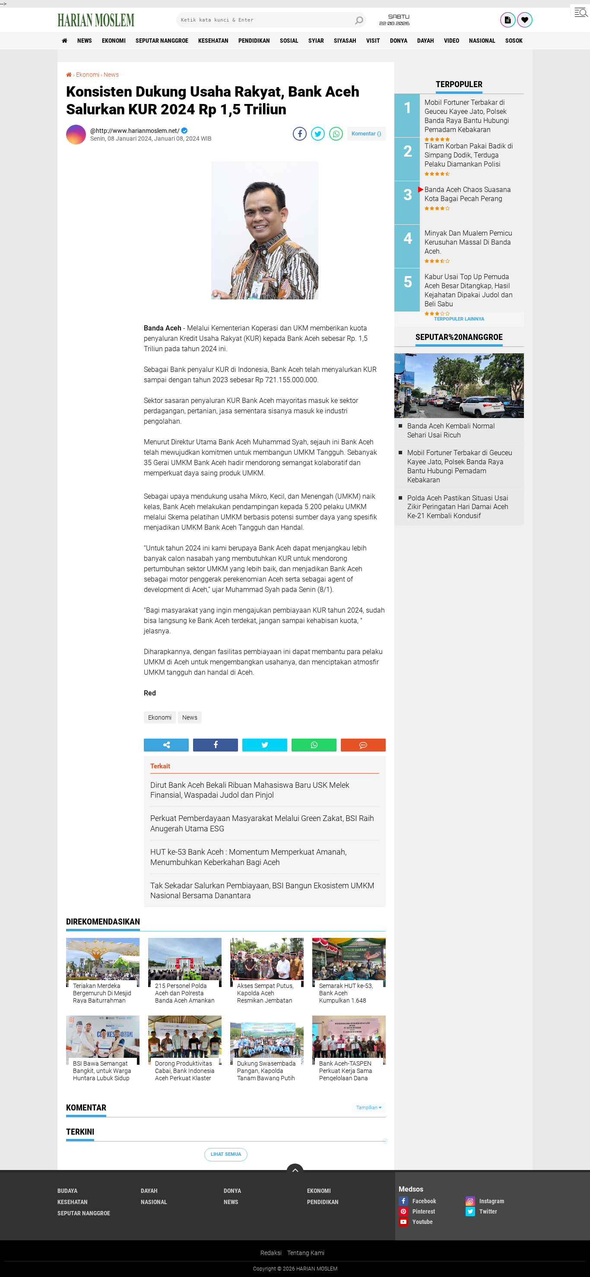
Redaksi (271, 1252)
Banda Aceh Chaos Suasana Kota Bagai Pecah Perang (468, 194)
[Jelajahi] (580, 12)
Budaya (67, 1190)
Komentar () (366, 133)
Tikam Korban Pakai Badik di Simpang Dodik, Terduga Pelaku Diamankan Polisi (469, 155)
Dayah (425, 40)
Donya (398, 40)
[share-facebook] (300, 134)
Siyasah (345, 40)
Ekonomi (114, 40)
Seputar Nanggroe (162, 40)
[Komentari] (363, 745)
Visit (373, 40)
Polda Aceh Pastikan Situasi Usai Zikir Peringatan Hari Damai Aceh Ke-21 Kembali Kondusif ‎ (457, 507)
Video (451, 40)
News (84, 40)
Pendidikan (254, 40)
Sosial (289, 40)
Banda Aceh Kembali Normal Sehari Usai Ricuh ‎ (451, 430)
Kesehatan (213, 40)
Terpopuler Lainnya (459, 319)
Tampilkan (367, 1107)
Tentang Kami (305, 1252)
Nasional (482, 40)
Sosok (514, 40)
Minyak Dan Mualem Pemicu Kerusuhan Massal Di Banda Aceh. (468, 242)
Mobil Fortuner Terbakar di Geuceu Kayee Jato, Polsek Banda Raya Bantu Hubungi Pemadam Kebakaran (467, 115)
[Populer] (525, 20)
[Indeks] (508, 20)
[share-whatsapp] (336, 134)
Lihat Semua (226, 1154)
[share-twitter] (318, 134)
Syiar (316, 40)
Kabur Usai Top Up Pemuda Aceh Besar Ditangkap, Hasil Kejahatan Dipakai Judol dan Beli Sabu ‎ (469, 290)
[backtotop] (295, 1172)
